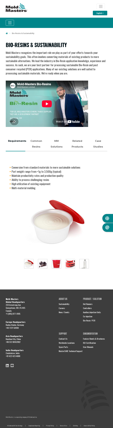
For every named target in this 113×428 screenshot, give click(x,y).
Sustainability (64, 303)
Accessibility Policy (89, 425)
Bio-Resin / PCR (89, 320)
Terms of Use (63, 425)
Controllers (87, 308)
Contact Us (63, 338)
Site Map (75, 425)
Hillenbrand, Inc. (32, 417)
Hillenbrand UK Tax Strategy (14, 425)
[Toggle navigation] (101, 6)
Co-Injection (87, 316)
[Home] (16, 7)
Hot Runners (87, 303)
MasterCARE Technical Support (71, 351)
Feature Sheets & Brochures (94, 338)
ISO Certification (89, 342)
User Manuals (88, 346)
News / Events (64, 312)
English (102, 13)
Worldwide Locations (67, 342)
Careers (62, 308)
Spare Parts (63, 346)
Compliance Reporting (34, 425)
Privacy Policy (50, 425)
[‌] (7, 365)
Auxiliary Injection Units (92, 312)
